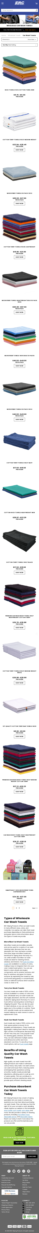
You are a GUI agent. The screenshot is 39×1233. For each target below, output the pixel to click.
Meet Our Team (27, 1187)
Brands (24, 1185)
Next (34, 908)
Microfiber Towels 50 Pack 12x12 (19, 193)
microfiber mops (24, 1115)
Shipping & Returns (7, 1205)
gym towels (17, 1110)
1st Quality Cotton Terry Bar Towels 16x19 (19, 726)
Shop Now (19, 572)
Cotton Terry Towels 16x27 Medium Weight (19, 140)
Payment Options (7, 1187)
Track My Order (6, 1180)
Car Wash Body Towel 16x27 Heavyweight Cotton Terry (19, 835)
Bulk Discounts (6, 1182)
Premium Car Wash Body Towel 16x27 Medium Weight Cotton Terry (19, 780)
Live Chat (29, 1207)
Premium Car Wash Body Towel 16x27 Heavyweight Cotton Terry (19, 616)
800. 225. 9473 (30, 1203)
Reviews (24, 1194)
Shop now (19, 150)
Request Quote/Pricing (8, 1185)
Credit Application (7, 1207)
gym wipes (25, 1110)
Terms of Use (5, 1212)
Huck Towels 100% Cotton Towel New (19, 90)
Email (27, 1212)
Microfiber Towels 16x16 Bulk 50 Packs (19, 355)
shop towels (8, 1110)
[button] (20, 39)
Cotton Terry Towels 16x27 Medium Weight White (19, 671)
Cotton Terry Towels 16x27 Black (19, 562)
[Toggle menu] (3, 3)
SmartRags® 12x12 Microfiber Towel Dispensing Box (19, 891)
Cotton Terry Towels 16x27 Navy (19, 463)
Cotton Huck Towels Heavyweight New (19, 512)
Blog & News (26, 1182)
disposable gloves (10, 1117)
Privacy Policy (6, 1210)
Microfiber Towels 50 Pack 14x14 (19, 409)
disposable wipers (26, 1117)
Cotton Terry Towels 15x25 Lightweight (19, 247)
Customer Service (27, 1178)
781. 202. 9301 (30, 1205)
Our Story (25, 1180)
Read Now (19, 1143)
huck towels (24, 1044)
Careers (24, 1189)
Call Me (28, 1210)
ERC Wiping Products (16, 1231)
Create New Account (8, 1178)
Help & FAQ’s (26, 1192)
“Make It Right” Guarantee (9, 1203)
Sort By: (5, 45)
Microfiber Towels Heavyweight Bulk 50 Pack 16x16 (19, 301)
